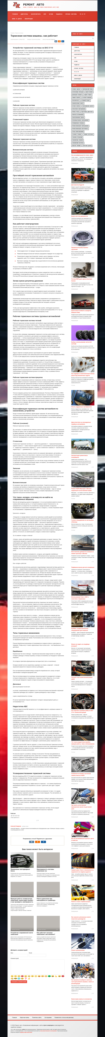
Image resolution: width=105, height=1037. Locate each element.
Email (30, 953)
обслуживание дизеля (87, 106)
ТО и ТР (82, 14)
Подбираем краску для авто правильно (82, 567)
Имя (12, 953)
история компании (86, 97)
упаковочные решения (77, 140)
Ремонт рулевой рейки (78, 950)
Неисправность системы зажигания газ (45, 870)
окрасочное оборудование (78, 109)
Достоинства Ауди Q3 (77, 185)
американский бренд (87, 89)
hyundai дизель (76, 89)
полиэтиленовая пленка (78, 117)
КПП (45, 14)
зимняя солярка (76, 97)
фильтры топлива (76, 145)
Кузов (51, 14)
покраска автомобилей (77, 114)
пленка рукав (75, 111)
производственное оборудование (80, 120)
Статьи (73, 385)
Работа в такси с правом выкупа (80, 901)
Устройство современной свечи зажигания (22, 933)
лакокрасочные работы (77, 103)
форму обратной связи (26, 1032)
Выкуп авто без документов (79, 216)
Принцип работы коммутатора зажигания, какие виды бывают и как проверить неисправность (22, 900)
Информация (29, 19)
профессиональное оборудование (80, 126)
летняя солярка (76, 106)
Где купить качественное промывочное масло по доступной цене (81, 807)
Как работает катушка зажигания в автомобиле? (46, 933)
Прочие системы (71, 14)
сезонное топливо (76, 134)
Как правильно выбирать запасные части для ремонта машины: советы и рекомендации (82, 981)
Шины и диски (17, 19)
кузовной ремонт (85, 100)
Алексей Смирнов (16, 826)
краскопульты (75, 100)
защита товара (87, 94)
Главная (15, 14)
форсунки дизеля (87, 145)
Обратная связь (24, 1017)
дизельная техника (77, 94)
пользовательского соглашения (48, 1031)
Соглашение (48, 1017)
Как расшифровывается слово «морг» (82, 155)
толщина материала (88, 134)
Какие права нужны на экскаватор (81, 999)
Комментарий (15, 958)
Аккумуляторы (36, 14)
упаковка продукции (77, 137)
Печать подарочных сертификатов (81, 407)
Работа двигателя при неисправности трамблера (46, 899)
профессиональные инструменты (80, 128)
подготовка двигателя (87, 111)
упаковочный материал (77, 142)
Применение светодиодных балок (20, 870)
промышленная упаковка (78, 123)
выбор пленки (89, 92)
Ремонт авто (33, 4)
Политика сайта (36, 1017)
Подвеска (59, 14)
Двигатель (24, 14)
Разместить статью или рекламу (64, 1017)
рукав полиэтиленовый (77, 131)
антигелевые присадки (77, 92)
